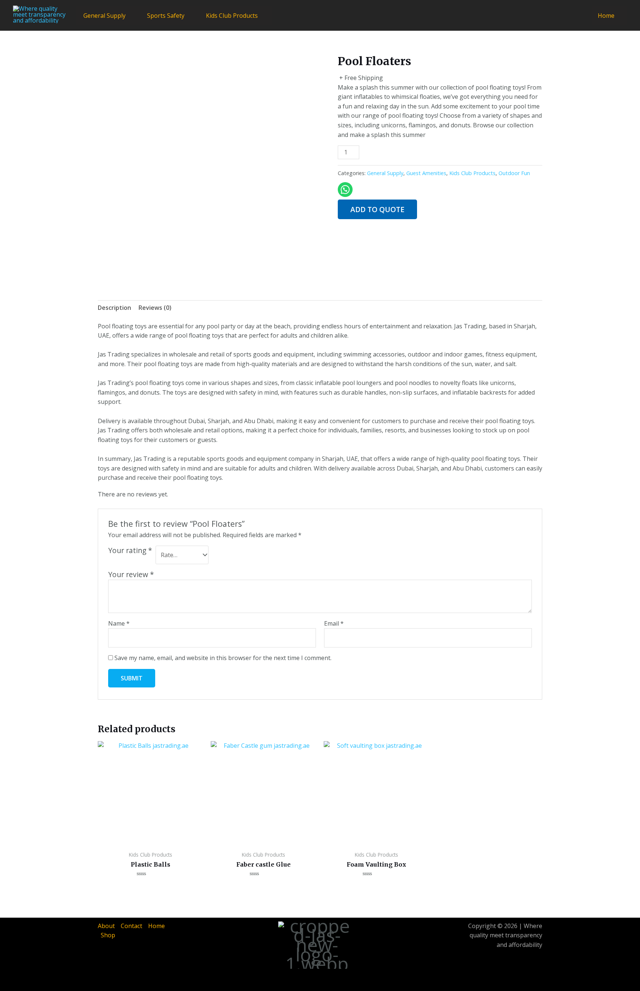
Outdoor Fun (514, 173)
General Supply (104, 15)
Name (119, 623)
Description (114, 308)
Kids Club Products (232, 15)
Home (606, 15)
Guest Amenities (426, 173)
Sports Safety (165, 15)
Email (334, 623)
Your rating (130, 550)
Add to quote (377, 209)
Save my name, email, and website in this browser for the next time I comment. (222, 658)
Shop (108, 935)
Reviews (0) (155, 308)
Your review (131, 574)
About (106, 926)
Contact (131, 926)
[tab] (114, 308)
